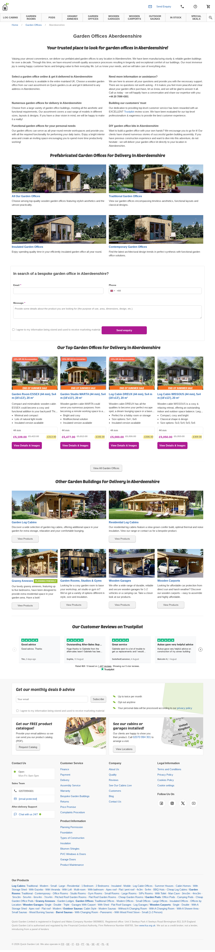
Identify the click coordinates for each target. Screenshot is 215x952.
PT (82, 944)
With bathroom (96, 889)
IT (73, 944)
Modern (44, 885)
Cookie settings (165, 785)
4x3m (140, 889)
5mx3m (16, 897)
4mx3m (196, 893)
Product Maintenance (72, 864)
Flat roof (46, 908)
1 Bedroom (87, 885)
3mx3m (186, 893)
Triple (66, 904)
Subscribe (98, 699)
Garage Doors (68, 859)
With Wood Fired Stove (127, 912)
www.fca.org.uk (147, 925)
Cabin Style (90, 908)
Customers (115, 790)
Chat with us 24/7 (28, 814)
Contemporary (43, 893)
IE (107, 944)
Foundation (66, 832)
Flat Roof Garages (121, 904)
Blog (111, 796)
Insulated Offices (179, 901)
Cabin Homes (183, 885)
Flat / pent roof (126, 889)
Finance (64, 769)
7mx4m (48, 897)
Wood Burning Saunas (41, 912)
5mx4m (27, 897)
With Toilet (160, 893)
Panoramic (106, 912)
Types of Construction (72, 837)
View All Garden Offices (106, 468)
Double (57, 904)
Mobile (127, 885)
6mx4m (38, 897)
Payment (65, 774)
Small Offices (143, 901)
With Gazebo (36, 889)
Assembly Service (70, 785)
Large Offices (160, 901)
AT (98, 944)
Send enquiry (124, 330)
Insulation (65, 843)
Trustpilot (129, 111)
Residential (73, 885)
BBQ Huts (159, 889)
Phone (112, 285)
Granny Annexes (45, 901)
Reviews (113, 780)
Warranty (65, 790)
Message (18, 303)
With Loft (67, 889)
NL (88, 944)
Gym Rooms (95, 893)
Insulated (116, 885)
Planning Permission (71, 827)
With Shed (103, 904)
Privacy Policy (165, 774)
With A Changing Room (162, 908)
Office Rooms (60, 893)
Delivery (64, 780)
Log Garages (141, 904)
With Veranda (52, 889)
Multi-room (80, 889)
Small (53, 885)
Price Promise (68, 806)
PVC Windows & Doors (73, 854)
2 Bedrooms (102, 885)
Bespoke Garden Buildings (75, 796)
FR (62, 944)
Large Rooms (129, 893)
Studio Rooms (78, 893)
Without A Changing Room (132, 908)
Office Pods (168, 897)
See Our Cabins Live (120, 785)
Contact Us (115, 801)
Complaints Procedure (72, 812)
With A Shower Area (187, 908)
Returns (64, 801)
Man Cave (174, 893)
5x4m (148, 889)
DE (68, 944)
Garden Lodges (65, 901)
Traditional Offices (104, 901)
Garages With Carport (84, 904)
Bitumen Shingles (69, 848)
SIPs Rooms (146, 893)
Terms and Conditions (169, 769)
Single (48, 904)
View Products (25, 538)
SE (93, 944)
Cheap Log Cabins (177, 889)
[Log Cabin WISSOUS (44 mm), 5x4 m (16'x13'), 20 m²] (180, 373)
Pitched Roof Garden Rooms (71, 897)
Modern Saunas (107, 908)
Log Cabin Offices (143, 885)
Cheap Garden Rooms (130, 897)
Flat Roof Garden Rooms (102, 897)
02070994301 (26, 791)
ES (77, 944)
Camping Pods (185, 897)
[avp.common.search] (210, 17)
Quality (113, 774)
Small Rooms (111, 893)
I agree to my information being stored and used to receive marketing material (58, 329)
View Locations (124, 749)
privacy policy (184, 708)
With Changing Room (86, 912)
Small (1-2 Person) (152, 912)
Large (62, 885)
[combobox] (115, 291)
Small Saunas (19, 912)
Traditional (32, 885)
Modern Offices (125, 901)
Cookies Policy (165, 780)
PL (103, 944)
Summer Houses (164, 885)
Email (16, 285)
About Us (114, 769)
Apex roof (111, 889)
